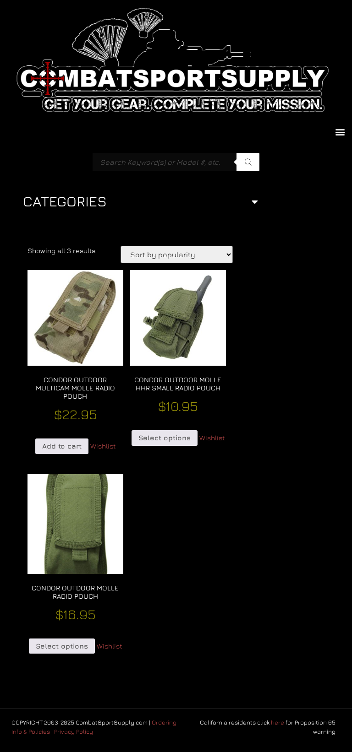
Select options (164, 438)
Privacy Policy (73, 731)
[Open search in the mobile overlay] (176, 162)
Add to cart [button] (62, 446)
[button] (339, 131)
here (277, 722)
